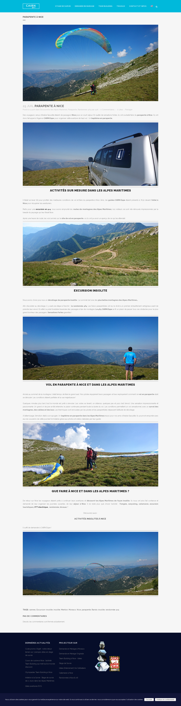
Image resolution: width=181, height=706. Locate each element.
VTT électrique (41, 507)
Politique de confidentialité (165, 699)
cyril (96, 110)
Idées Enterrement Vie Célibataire (72, 668)
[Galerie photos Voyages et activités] (102, 671)
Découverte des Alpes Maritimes (53, 110)
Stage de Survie (65, 663)
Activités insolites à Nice (90, 518)
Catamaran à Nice (66, 673)
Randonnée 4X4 (84, 110)
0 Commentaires (107, 110)
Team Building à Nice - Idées (70, 658)
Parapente (72, 110)
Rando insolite (98, 610)
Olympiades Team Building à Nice (38, 672)
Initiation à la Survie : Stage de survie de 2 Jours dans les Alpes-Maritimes (39, 679)
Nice (79, 610)
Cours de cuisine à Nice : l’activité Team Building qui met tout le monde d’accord (40, 664)
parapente (86, 610)
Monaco (72, 610)
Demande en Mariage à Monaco (71, 649)
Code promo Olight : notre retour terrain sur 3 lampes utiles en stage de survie (39, 652)
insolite (57, 610)
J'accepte (149, 699)
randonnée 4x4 (112, 610)
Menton (64, 610)
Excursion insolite (45, 610)
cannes (32, 610)
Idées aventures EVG (33, 686)
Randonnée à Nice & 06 (68, 678)
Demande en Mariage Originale (71, 654)
